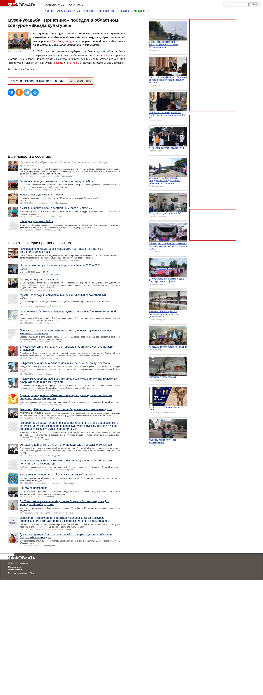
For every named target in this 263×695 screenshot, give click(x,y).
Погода (89, 10)
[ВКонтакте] (11, 92)
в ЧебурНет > (140, 10)
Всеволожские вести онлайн (45, 81)
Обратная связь (15, 567)
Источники (74, 10)
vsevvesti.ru (18, 51)
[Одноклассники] (19, 92)
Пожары (123, 10)
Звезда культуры (63, 41)
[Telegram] (27, 92)
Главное (49, 10)
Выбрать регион (15, 569)
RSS (32, 573)
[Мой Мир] (35, 92)
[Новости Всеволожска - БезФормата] (18, 4)
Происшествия (106, 10)
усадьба (58, 62)
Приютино (71, 62)
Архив (61, 10)
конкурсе (109, 55)
